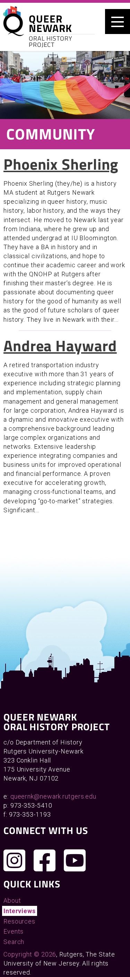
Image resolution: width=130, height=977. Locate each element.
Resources (19, 921)
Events (13, 931)
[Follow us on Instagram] (14, 860)
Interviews (19, 911)
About (12, 900)
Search (13, 941)
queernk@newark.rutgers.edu (53, 796)
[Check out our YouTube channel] (75, 860)
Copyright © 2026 (29, 954)
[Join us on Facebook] (45, 860)
